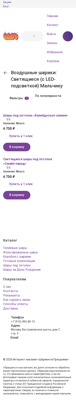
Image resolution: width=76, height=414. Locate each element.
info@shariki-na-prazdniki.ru (28, 341)
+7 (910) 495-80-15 (23, 321)
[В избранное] (5, 110)
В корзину (16, 147)
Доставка (10, 308)
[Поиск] (28, 36)
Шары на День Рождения (22, 269)
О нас (7, 287)
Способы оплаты (15, 304)
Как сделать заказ (16, 300)
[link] (5, 72)
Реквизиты (11, 295)
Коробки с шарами (17, 256)
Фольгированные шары (20, 252)
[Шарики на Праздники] (10, 36)
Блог (6, 6)
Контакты (10, 291)
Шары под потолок (17, 265)
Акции (7, 2)
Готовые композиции (19, 261)
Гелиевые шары (15, 248)
